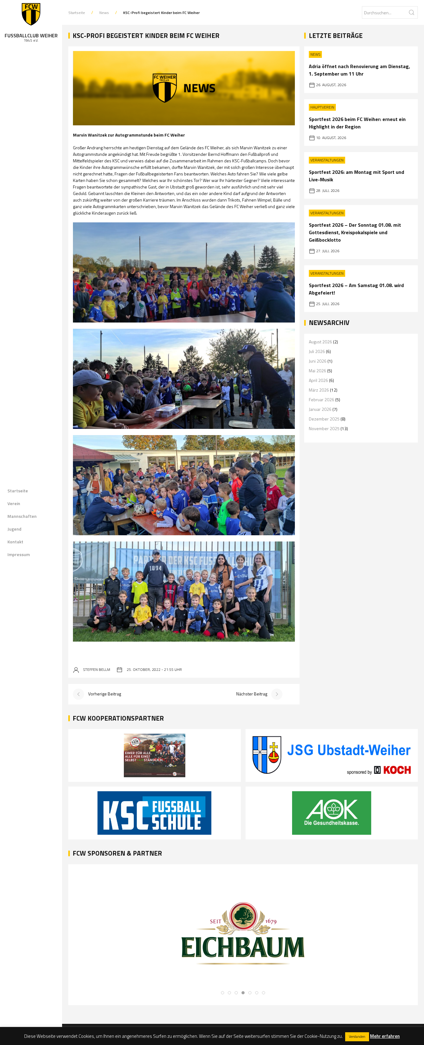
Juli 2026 (317, 351)
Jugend (14, 529)
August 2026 (320, 341)
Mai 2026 (317, 370)
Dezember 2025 (324, 419)
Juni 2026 (318, 361)
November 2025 (324, 428)
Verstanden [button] (357, 1036)
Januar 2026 (320, 409)
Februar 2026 (321, 399)
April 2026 (318, 380)
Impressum (18, 554)
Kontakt (15, 541)
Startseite (17, 490)
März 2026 (319, 390)
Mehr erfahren (385, 1036)
